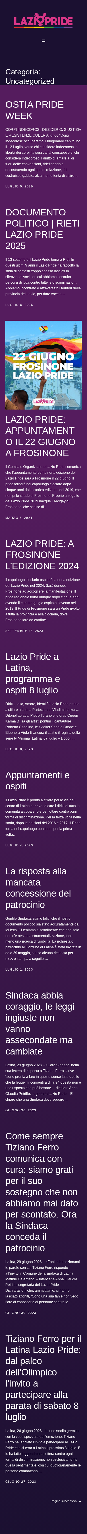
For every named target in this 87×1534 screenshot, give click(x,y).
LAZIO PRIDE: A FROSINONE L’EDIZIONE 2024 (42, 554)
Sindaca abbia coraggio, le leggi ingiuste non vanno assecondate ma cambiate (39, 1023)
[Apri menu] (43, 40)
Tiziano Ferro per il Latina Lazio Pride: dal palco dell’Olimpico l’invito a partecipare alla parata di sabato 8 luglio (43, 1377)
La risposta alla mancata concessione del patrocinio (38, 888)
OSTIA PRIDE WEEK (34, 110)
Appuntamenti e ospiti (37, 780)
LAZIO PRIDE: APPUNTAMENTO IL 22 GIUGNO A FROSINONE (40, 436)
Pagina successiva (66, 1501)
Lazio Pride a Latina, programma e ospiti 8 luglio (32, 673)
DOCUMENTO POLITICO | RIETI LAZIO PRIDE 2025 (42, 229)
